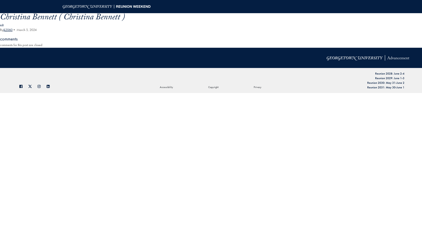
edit (2, 25)
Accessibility (166, 87)
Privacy (257, 87)
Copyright (213, 87)
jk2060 (8, 30)
